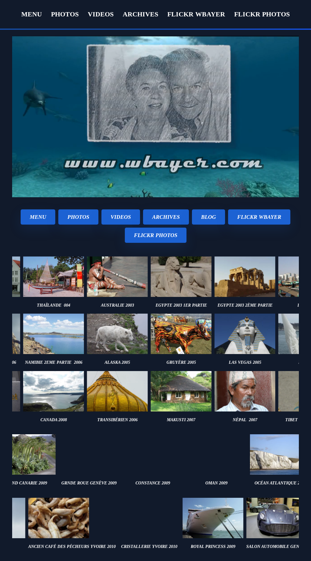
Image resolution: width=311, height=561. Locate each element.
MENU (38, 217)
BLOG (208, 217)
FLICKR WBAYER (259, 217)
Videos (101, 14)
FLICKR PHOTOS (155, 235)
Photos (65, 14)
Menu (31, 14)
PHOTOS (78, 217)
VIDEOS (121, 217)
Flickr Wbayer (196, 14)
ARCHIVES (166, 217)
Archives (140, 14)
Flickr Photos (262, 14)
